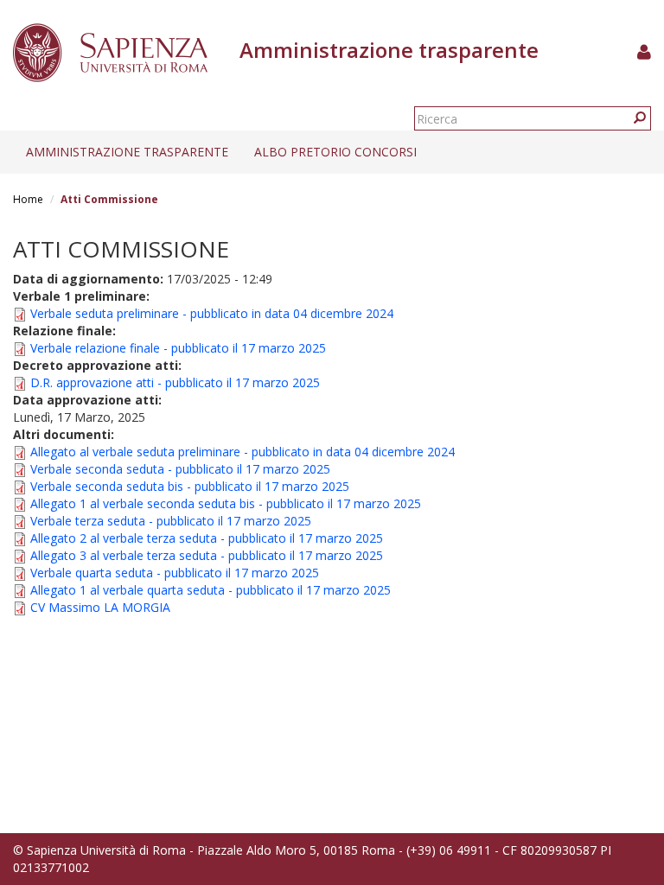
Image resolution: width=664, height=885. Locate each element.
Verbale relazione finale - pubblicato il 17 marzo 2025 (178, 348)
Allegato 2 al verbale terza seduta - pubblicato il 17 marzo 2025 (206, 538)
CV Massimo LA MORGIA (100, 607)
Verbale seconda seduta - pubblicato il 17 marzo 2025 (180, 469)
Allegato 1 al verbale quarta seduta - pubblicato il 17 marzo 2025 (210, 590)
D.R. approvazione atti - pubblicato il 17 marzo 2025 (175, 382)
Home (28, 199)
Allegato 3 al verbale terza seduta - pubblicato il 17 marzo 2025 (206, 555)
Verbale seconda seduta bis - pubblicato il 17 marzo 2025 (189, 486)
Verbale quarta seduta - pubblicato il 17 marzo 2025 (174, 572)
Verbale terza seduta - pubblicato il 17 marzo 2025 (170, 521)
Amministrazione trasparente (127, 151)
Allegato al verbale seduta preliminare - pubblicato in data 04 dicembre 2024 (242, 451)
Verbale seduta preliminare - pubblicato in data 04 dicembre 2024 (211, 313)
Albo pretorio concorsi (335, 151)
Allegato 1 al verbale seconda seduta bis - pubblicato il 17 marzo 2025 (225, 503)
